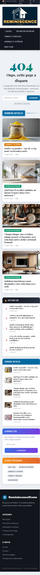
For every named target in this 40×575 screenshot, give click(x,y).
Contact (5, 551)
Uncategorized (13, 480)
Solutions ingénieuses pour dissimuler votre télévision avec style (20, 284)
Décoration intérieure (25, 31)
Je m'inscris (21, 450)
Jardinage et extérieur (13, 41)
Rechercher (33, 98)
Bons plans (8, 47)
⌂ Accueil (8, 31)
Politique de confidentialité (12, 558)
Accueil (5, 547)
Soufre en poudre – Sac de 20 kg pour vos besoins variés (20, 149)
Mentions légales (8, 555)
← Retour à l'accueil (21, 103)
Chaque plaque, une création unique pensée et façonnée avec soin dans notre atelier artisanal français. (20, 238)
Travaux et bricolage (13, 36)
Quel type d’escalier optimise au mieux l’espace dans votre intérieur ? (20, 193)
